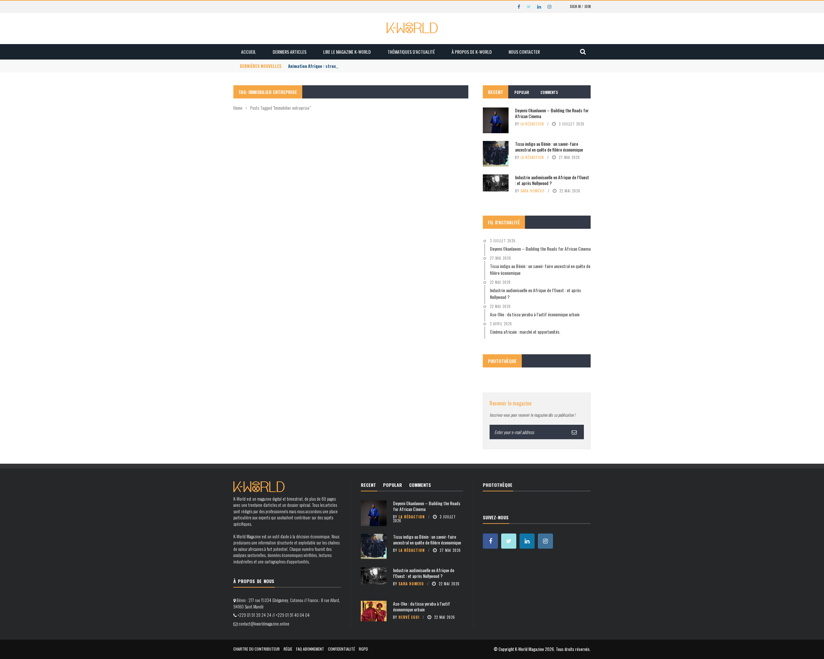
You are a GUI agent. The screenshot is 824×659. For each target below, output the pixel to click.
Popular (521, 92)
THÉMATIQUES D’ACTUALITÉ (411, 51)
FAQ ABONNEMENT (310, 649)
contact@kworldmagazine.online (264, 623)
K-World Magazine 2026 (534, 649)
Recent (495, 91)
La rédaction (532, 123)
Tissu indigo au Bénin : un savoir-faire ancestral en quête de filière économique (549, 146)
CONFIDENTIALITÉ (341, 649)
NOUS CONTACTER (524, 51)
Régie (288, 649)
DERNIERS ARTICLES (289, 51)
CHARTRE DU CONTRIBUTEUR (256, 649)
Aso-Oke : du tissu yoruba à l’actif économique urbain (421, 606)
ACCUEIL (248, 51)
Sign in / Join (580, 6)
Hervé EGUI (408, 617)
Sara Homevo (532, 190)
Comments (549, 92)
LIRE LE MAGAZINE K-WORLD (347, 51)
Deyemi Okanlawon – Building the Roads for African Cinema (552, 113)
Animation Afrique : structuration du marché (330, 66)
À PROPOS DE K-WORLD (472, 51)
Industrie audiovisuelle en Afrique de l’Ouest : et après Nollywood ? (552, 180)
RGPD (363, 649)
